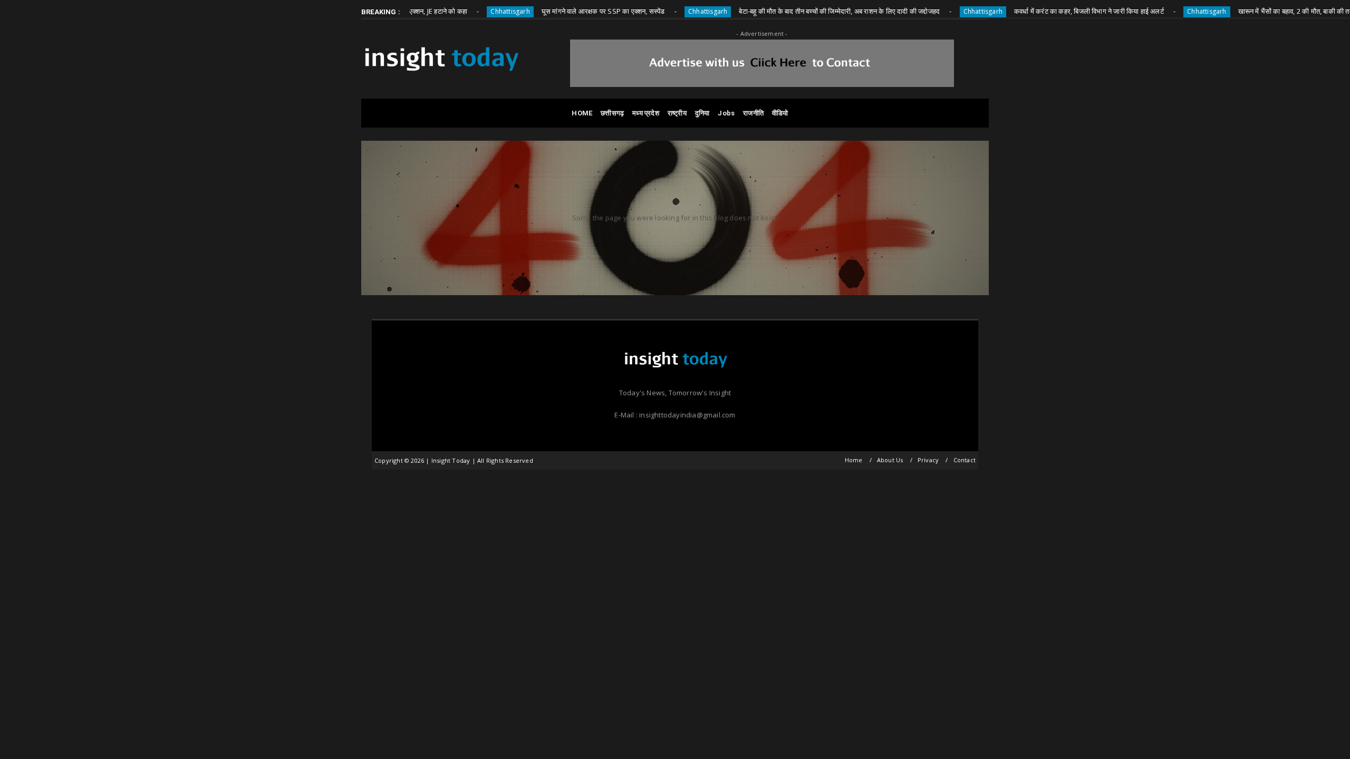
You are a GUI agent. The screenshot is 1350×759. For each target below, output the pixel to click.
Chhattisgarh (483, 11)
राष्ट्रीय (677, 113)
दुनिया (702, 113)
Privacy (928, 460)
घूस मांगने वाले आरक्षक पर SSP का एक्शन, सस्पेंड (576, 11)
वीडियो (780, 113)
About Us (890, 460)
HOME (582, 113)
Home (854, 460)
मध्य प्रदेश (645, 113)
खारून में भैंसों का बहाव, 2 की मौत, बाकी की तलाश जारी (1278, 11)
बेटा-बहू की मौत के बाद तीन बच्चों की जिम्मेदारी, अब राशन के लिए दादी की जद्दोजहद (812, 11)
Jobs (726, 113)
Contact (964, 460)
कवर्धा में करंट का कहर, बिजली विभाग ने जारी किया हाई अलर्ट (1062, 11)
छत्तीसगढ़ (612, 113)
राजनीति (753, 113)
